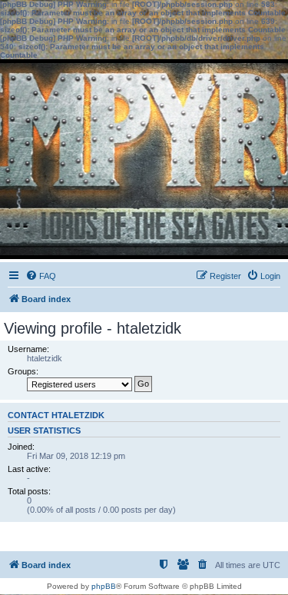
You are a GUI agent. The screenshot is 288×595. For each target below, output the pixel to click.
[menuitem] (40, 276)
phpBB (103, 586)
